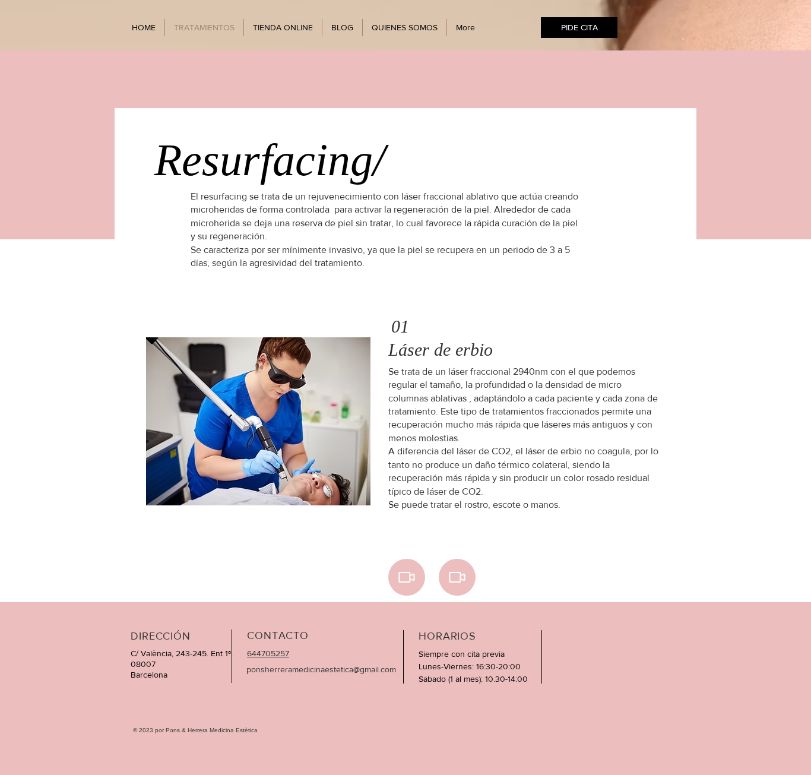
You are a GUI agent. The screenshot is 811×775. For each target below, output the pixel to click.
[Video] (406, 577)
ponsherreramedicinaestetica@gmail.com (321, 669)
